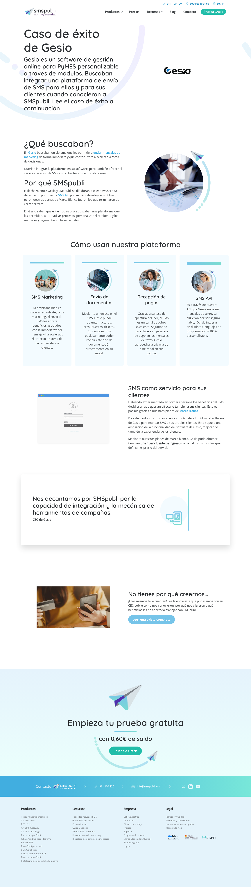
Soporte (128, 831)
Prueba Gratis (213, 12)
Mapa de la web (174, 827)
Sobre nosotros (131, 816)
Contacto (189, 12)
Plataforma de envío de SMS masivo (39, 860)
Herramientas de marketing (86, 835)
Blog (173, 12)
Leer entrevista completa (152, 619)
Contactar (129, 820)
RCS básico (26, 824)
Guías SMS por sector (83, 820)
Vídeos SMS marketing (83, 831)
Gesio (32, 153)
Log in (127, 846)
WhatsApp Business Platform (36, 838)
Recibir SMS (27, 842)
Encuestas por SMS (31, 835)
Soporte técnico (199, 3)
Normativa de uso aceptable (180, 824)
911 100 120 (174, 3)
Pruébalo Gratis (125, 751)
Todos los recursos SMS (84, 816)
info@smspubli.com (149, 786)
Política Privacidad (175, 816)
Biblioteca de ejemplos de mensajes (90, 838)
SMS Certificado (29, 849)
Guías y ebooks (80, 827)
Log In (220, 3)
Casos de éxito (79, 824)
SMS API (63, 195)
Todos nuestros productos (34, 816)
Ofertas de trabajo (133, 824)
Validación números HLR (33, 853)
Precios (134, 12)
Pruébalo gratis (131, 842)
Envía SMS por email (31, 846)
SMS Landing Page (30, 831)
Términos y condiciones (178, 820)
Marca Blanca (189, 411)
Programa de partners (135, 835)
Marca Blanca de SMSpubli (137, 838)
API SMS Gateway (30, 827)
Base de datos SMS (31, 857)
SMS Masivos (28, 820)
